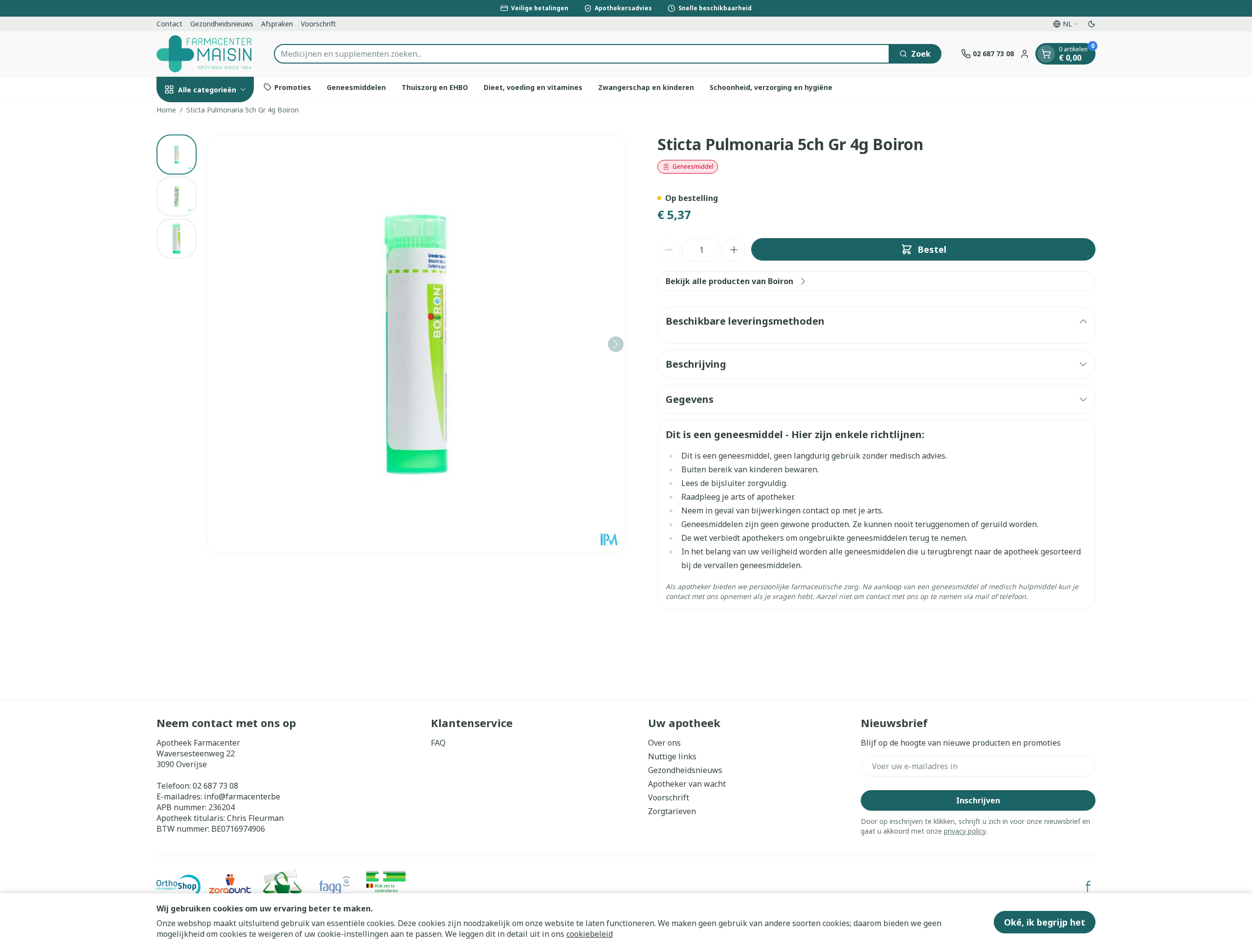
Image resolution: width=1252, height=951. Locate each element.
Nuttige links (672, 756)
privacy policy (964, 831)
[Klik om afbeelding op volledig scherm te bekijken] (416, 344)
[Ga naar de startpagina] (205, 53)
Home (166, 109)
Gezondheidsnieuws (221, 23)
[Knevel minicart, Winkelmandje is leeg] (1046, 54)
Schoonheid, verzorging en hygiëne (771, 86)
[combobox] (582, 54)
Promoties (292, 86)
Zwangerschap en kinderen (646, 86)
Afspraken (277, 23)
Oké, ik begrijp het (1044, 922)
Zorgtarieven (672, 811)
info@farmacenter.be (242, 796)
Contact (169, 23)
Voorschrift (318, 23)
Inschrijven (978, 800)
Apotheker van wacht (687, 783)
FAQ (438, 742)
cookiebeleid (589, 934)
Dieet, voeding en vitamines (533, 86)
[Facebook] (1088, 886)
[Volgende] (616, 344)
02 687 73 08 (215, 785)
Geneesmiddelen (356, 86)
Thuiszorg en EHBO (435, 86)
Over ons (664, 742)
